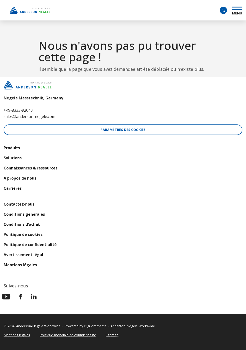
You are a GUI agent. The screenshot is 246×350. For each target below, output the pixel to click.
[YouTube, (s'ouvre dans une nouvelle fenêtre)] (6, 296)
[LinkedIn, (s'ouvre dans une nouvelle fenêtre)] (34, 296)
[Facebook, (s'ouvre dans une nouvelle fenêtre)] (21, 296)
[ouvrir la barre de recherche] (223, 10)
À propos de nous (20, 178)
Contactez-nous (19, 204)
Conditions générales (24, 214)
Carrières (13, 188)
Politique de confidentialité (30, 244)
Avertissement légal (23, 254)
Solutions (13, 158)
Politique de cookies (23, 234)
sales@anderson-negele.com (29, 116)
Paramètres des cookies (123, 129)
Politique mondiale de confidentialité (68, 335)
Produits (12, 147)
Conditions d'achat (22, 224)
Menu (237, 12)
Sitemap (112, 335)
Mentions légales (20, 264)
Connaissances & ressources (30, 168)
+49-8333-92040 (18, 110)
